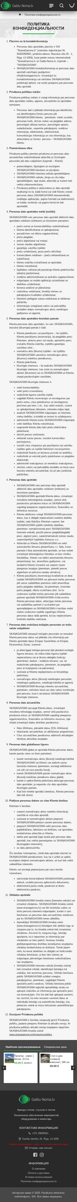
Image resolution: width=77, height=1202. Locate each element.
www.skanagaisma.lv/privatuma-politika (30, 1034)
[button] (3, 1068)
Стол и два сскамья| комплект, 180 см (59, 1059)
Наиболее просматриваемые (23, 1047)
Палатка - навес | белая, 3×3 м (24, 1057)
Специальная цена (55, 1047)
